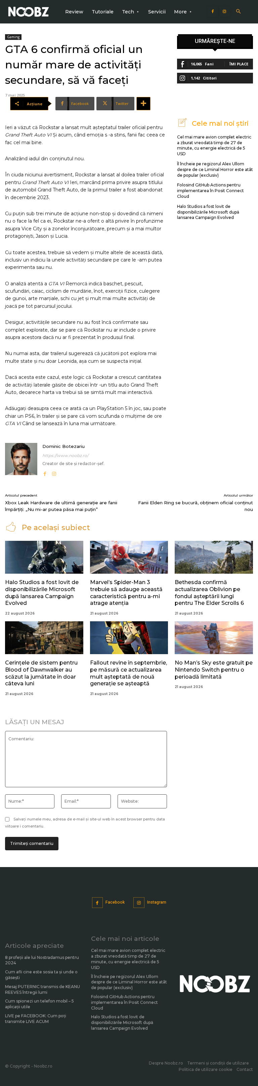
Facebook (115, 902)
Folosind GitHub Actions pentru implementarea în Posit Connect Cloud (210, 190)
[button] (238, 12)
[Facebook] (213, 12)
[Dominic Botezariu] (21, 460)
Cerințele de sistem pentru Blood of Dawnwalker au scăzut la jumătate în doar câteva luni (41, 673)
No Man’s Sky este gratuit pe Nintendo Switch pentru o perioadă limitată (214, 670)
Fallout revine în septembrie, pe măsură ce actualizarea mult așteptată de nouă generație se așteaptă (128, 673)
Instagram (156, 902)
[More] (143, 103)
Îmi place (238, 63)
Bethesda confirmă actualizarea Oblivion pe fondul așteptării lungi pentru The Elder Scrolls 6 (209, 592)
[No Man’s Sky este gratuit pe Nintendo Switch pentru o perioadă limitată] (214, 637)
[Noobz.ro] (28, 12)
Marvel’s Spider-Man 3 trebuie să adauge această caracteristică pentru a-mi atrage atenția (126, 592)
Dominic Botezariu (63, 446)
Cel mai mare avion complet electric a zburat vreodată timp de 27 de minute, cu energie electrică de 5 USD (214, 145)
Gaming (13, 37)
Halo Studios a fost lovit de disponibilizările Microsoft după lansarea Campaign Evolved (208, 212)
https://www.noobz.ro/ (65, 455)
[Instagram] (224, 12)
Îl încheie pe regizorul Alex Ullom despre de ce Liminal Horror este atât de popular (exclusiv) (215, 169)
